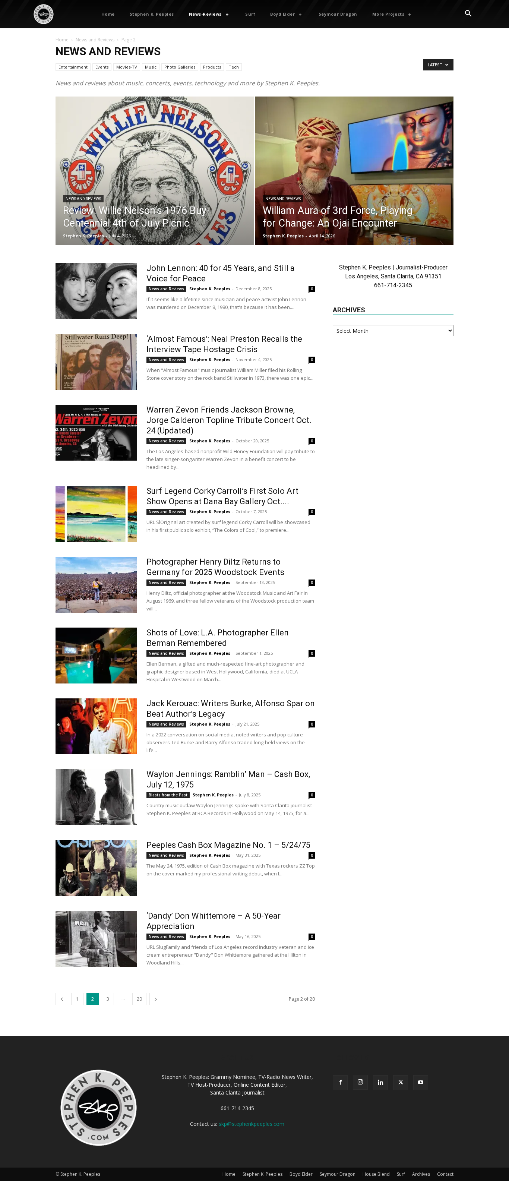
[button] (468, 14)
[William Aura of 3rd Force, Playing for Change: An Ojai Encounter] (354, 183)
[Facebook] (340, 1082)
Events (101, 67)
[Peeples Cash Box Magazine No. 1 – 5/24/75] (96, 868)
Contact (445, 1174)
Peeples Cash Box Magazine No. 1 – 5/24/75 (228, 845)
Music (151, 67)
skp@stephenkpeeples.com (251, 1123)
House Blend (376, 1174)
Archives (421, 1174)
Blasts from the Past (168, 795)
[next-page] (155, 999)
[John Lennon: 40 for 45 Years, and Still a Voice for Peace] (96, 291)
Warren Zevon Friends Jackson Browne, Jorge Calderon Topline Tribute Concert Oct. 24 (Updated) (229, 420)
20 (139, 999)
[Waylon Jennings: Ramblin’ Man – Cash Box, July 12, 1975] (96, 797)
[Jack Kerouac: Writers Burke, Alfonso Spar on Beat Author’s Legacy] (96, 726)
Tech (234, 67)
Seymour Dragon (337, 1174)
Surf (401, 1174)
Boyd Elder (301, 1174)
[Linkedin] (380, 1082)
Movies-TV (126, 67)
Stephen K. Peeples (83, 236)
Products (212, 67)
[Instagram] (360, 1082)
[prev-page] (62, 999)
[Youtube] (420, 1082)
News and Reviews (95, 40)
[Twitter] (400, 1082)
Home (62, 40)
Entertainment (73, 67)
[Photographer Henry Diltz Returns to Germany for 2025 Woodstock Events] (96, 585)
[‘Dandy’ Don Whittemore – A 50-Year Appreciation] (96, 939)
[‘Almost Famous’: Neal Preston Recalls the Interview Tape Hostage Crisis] (96, 362)
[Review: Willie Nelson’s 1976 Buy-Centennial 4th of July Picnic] (155, 183)
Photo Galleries (179, 67)
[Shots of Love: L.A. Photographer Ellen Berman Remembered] (96, 655)
